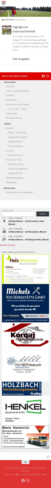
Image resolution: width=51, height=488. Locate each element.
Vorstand (10, 95)
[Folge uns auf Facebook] (43, 76)
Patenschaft (11, 113)
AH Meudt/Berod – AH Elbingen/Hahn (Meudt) (28, 239)
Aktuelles (10, 86)
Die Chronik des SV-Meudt (17, 104)
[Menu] (47, 3)
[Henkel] (25, 424)
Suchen (42, 214)
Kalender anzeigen (8, 245)
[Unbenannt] (25, 321)
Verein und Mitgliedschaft (17, 91)
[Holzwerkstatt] (25, 283)
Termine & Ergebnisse (17, 168)
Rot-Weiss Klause (14, 118)
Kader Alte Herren (16, 164)
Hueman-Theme (40, 475)
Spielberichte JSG (15, 155)
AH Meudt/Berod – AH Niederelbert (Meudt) (27, 231)
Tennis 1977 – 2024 (17, 109)
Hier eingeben (21, 59)
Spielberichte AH (15, 173)
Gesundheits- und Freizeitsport (19, 192)
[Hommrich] (25, 448)
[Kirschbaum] (25, 380)
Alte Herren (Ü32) (14, 160)
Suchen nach (7, 210)
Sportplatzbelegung (14, 178)
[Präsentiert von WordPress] (17, 474)
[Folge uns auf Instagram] (47, 76)
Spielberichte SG (15, 141)
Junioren (9, 150)
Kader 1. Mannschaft (17, 132)
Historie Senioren (15, 146)
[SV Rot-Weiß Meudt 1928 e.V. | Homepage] (4, 3)
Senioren (10, 128)
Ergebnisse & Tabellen (18, 137)
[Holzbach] (21, 395)
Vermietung (11, 100)
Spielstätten (11, 182)
